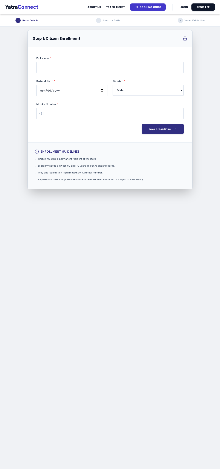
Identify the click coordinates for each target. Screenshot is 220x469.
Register (203, 7)
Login (184, 7)
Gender (119, 81)
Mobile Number (47, 104)
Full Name (43, 58)
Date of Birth (45, 81)
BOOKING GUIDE (150, 7)
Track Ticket (115, 7)
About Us (94, 7)
